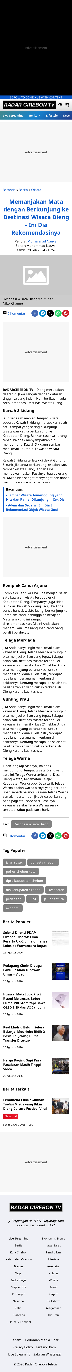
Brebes (18, 1266)
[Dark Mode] (60, 105)
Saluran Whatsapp (47, 1354)
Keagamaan (53, 1308)
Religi (18, 1308)
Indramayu (18, 1280)
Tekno (53, 1287)
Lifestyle (52, 115)
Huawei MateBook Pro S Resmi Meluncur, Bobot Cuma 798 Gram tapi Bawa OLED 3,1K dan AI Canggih (24, 1001)
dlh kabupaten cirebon (23, 890)
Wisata (36, 190)
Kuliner (53, 1273)
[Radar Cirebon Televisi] (29, 105)
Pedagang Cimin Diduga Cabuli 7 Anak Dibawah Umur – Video (22, 970)
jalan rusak (14, 862)
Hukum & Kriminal (18, 1322)
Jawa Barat (53, 1245)
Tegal (18, 1273)
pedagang (13, 899)
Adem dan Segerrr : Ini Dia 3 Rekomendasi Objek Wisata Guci (32, 507)
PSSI (32, 899)
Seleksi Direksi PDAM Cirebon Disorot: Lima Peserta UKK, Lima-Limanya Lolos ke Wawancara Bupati (25, 939)
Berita (33, 115)
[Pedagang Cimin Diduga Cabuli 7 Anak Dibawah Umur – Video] (60, 971)
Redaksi (16, 1340)
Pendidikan (53, 1252)
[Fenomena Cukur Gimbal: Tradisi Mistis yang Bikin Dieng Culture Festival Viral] (60, 1106)
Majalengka (18, 1287)
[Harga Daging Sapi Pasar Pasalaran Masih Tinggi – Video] (60, 1066)
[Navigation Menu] (67, 105)
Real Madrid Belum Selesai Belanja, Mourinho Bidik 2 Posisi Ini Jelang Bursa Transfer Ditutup (24, 1034)
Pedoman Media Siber (42, 1340)
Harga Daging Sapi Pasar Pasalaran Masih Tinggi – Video (23, 1064)
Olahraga (18, 1315)
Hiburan (53, 1315)
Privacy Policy (23, 1347)
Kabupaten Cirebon (19, 1259)
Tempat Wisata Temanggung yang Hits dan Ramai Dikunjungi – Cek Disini (37, 497)
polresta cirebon (43, 862)
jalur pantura (54, 899)
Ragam (53, 1294)
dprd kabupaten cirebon (24, 880)
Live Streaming (13, 115)
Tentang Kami (46, 1347)
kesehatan (56, 890)
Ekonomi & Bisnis (53, 1238)
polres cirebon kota (21, 871)
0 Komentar (16, 313)
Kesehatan (53, 1266)
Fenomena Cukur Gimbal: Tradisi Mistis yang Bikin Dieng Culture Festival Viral (25, 1104)
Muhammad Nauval (42, 241)
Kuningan (18, 1294)
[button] (34, 115)
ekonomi (12, 908)
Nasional (11, 1116)
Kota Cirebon (18, 1252)
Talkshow (53, 1301)
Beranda (9, 190)
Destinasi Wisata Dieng (31, 824)
